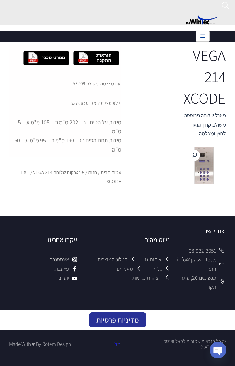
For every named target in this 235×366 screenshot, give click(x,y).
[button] (194, 155)
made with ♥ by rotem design (40, 344)
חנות (92, 172)
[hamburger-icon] (203, 36)
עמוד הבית (111, 172)
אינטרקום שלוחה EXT (52, 172)
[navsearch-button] (225, 6)
